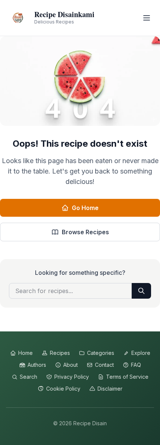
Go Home (85, 208)
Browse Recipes (85, 232)
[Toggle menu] (146, 17)
